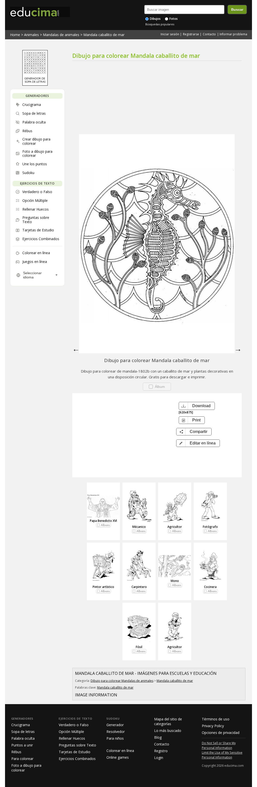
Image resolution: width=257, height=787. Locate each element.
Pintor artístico (103, 587)
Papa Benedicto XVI (103, 521)
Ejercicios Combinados (77, 758)
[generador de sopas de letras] (35, 84)
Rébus (16, 751)
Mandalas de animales (61, 34)
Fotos (173, 19)
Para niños (115, 738)
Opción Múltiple (71, 731)
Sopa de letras (23, 731)
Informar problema (233, 34)
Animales (31, 34)
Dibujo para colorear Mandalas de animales (122, 681)
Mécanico (139, 527)
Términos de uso (215, 719)
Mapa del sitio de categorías (168, 721)
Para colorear (22, 758)
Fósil (139, 647)
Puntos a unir (22, 745)
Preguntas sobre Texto (77, 745)
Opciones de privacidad (220, 732)
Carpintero (139, 587)
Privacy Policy (213, 725)
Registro (161, 750)
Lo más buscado (167, 730)
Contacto (209, 34)
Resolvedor (115, 731)
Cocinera (210, 587)
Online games (117, 757)
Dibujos (155, 19)
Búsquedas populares (159, 24)
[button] (198, 443)
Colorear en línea (120, 750)
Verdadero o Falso (74, 724)
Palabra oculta (23, 738)
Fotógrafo (210, 527)
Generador (115, 724)
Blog (158, 737)
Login (158, 757)
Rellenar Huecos (72, 738)
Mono (175, 581)
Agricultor (174, 527)
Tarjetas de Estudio (74, 751)
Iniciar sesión (170, 34)
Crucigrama (20, 724)
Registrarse (191, 34)
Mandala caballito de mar (103, 34)
